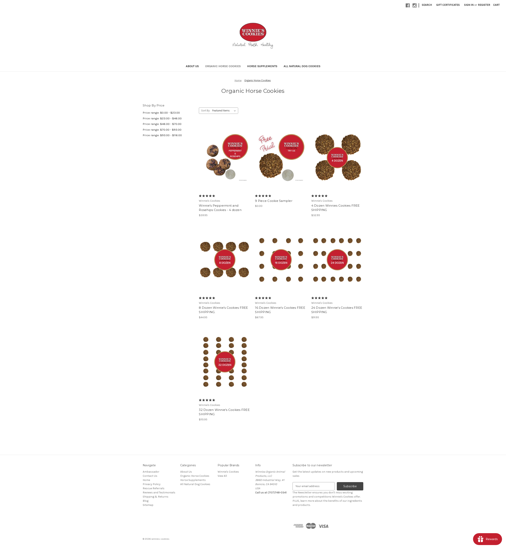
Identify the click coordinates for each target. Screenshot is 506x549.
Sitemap (148, 505)
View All (222, 476)
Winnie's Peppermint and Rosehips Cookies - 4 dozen (220, 208)
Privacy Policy (151, 484)
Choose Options (281, 266)
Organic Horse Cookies (223, 66)
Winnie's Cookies (228, 471)
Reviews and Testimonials (159, 492)
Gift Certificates (448, 5)
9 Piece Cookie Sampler (273, 201)
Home (146, 480)
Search (427, 5)
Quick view (224, 150)
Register (484, 5)
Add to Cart (224, 164)
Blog (145, 500)
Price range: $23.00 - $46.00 (162, 118)
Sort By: (205, 110)
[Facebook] (408, 5)
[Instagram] (415, 5)
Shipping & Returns (155, 496)
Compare (223, 157)
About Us (192, 66)
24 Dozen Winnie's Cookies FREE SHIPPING (336, 310)
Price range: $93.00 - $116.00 (162, 135)
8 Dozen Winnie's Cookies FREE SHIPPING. (223, 310)
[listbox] (225, 111)
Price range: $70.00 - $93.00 (162, 129)
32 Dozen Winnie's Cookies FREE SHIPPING (224, 412)
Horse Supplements (262, 66)
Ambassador (151, 471)
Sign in (469, 5)
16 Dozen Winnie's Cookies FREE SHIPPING (280, 310)
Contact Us (150, 476)
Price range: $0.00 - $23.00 (161, 112)
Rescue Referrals (153, 488)
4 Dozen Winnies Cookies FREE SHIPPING (335, 208)
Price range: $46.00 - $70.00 (162, 124)
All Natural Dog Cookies (302, 66)
